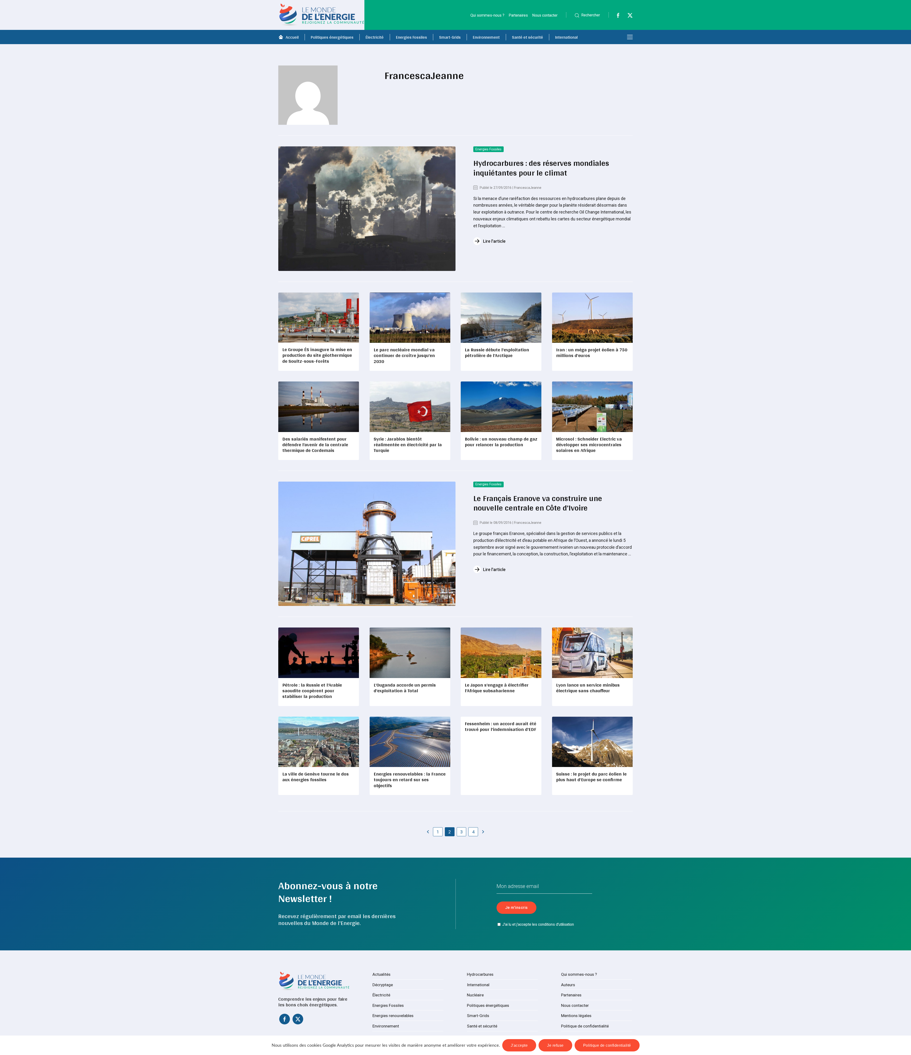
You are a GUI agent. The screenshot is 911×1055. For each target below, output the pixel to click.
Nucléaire (475, 995)
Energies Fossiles (411, 37)
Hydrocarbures (480, 974)
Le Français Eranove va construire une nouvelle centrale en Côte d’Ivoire (537, 503)
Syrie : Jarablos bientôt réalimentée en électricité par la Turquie (408, 444)
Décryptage (382, 984)
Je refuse (555, 1045)
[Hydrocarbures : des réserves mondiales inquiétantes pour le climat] (367, 208)
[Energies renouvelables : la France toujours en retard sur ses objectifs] (410, 742)
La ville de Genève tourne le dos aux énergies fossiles (315, 776)
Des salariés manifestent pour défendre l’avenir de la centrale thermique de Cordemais (315, 444)
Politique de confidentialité (585, 1026)
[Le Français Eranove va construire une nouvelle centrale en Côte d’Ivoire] (367, 544)
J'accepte (519, 1045)
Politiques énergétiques (332, 37)
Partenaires (518, 15)
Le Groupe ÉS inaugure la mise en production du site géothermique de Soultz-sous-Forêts (317, 355)
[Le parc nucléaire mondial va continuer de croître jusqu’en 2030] (410, 318)
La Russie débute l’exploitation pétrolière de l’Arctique (497, 352)
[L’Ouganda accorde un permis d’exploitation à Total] (410, 652)
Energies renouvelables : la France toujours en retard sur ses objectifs (410, 779)
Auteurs (568, 984)
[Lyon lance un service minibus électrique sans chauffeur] (592, 652)
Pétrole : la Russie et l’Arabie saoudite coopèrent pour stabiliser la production (312, 690)
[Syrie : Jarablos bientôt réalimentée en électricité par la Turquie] (410, 406)
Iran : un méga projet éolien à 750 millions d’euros (591, 352)
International (566, 37)
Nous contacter (545, 15)
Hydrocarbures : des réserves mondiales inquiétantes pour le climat (541, 168)
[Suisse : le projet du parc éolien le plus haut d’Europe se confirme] (592, 742)
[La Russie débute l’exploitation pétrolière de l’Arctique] (501, 318)
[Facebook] (615, 16)
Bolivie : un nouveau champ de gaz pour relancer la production (501, 441)
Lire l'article (494, 241)
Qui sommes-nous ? (487, 15)
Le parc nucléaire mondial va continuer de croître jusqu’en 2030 (404, 355)
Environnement (486, 37)
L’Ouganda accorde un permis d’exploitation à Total (405, 687)
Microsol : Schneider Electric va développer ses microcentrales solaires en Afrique (589, 444)
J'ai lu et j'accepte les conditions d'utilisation (538, 924)
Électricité (375, 37)
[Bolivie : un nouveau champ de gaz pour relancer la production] (501, 406)
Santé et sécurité (527, 37)
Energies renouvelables (393, 1015)
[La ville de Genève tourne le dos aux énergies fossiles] (318, 742)
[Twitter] (627, 16)
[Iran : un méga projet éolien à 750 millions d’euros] (592, 318)
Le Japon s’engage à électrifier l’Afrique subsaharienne (497, 687)
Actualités (381, 974)
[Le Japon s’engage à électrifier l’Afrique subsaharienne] (501, 652)
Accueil (292, 37)
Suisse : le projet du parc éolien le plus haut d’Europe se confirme (591, 776)
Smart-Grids (450, 37)
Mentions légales (576, 1015)
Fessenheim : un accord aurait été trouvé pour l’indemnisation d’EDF (500, 726)
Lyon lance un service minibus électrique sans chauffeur (588, 687)
